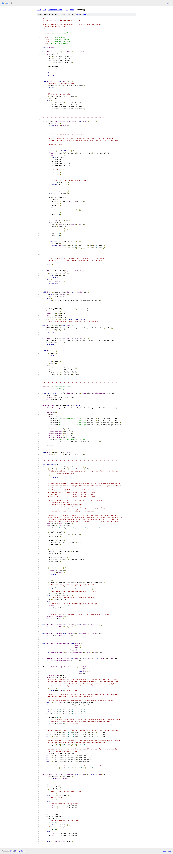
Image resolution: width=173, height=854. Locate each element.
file (78, 15)
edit (84, 15)
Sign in (169, 3)
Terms (23, 851)
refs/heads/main (55, 10)
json (169, 851)
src (67, 10)
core (72, 10)
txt (164, 851)
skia (39, 10)
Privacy (17, 851)
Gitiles (12, 851)
